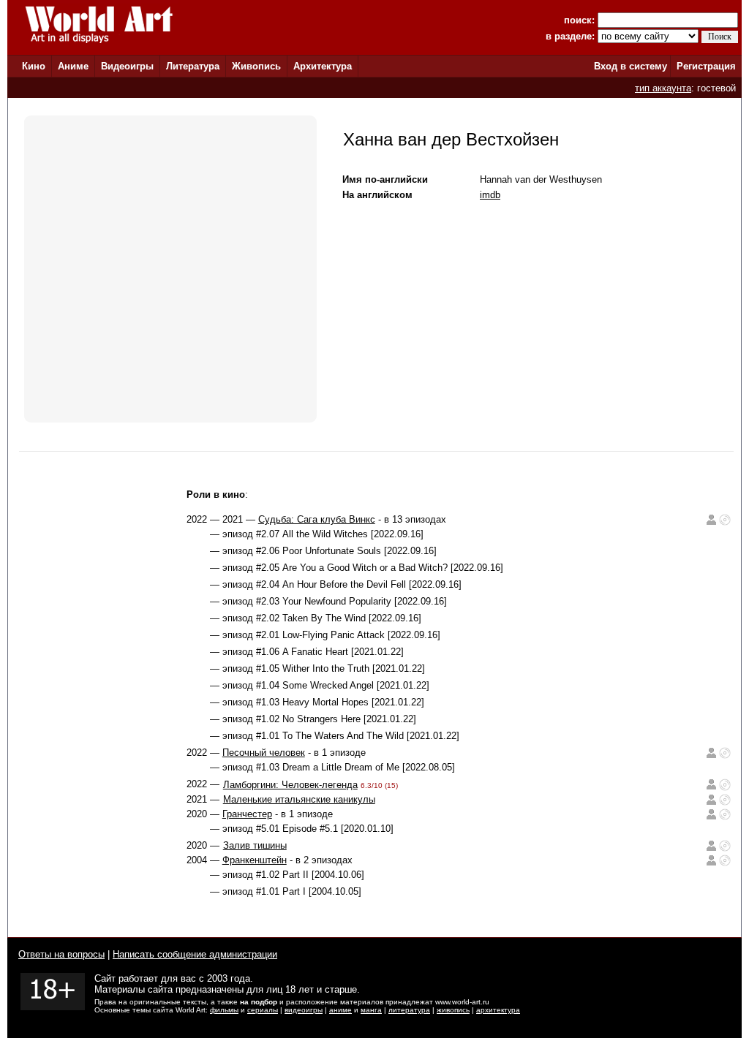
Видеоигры (127, 66)
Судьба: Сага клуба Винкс (316, 519)
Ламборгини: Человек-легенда (290, 784)
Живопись (256, 66)
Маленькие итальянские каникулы (299, 799)
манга (371, 1010)
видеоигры (304, 1010)
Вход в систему (630, 66)
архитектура (498, 1010)
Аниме (73, 66)
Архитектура (322, 66)
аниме (340, 1010)
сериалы (262, 1010)
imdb (490, 194)
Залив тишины (255, 845)
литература (409, 1010)
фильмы (224, 1010)
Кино (33, 66)
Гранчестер (247, 813)
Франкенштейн (254, 860)
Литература (192, 66)
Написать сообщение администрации (195, 954)
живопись (453, 1010)
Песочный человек (263, 752)
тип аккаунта (663, 88)
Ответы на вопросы (61, 954)
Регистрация (706, 66)
